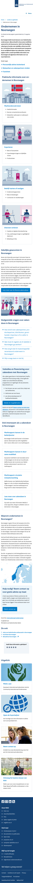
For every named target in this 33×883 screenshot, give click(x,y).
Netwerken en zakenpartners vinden (16, 68)
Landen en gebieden (12, 20)
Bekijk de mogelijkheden (12, 403)
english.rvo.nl (8, 822)
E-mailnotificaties (9, 854)
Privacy (24, 873)
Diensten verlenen (11, 228)
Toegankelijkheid (7, 876)
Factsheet (6, 72)
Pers (5, 817)
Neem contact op (9, 609)
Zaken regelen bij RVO (10, 820)
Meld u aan (7, 684)
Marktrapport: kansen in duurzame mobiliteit (15, 453)
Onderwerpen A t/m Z (10, 831)
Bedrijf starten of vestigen (14, 188)
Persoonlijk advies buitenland (14, 65)
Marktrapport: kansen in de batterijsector (14, 433)
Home (2, 20)
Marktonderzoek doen (12, 106)
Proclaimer (16, 876)
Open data (7, 837)
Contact (4, 873)
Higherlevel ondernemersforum (13, 860)
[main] (16, 406)
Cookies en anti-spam (14, 873)
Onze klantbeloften (9, 814)
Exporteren (8, 147)
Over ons (6, 811)
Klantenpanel (8, 845)
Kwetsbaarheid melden (8, 880)
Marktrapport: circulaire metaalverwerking (13, 476)
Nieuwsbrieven (8, 857)
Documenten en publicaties (12, 834)
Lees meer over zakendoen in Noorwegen (15, 497)
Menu (30, 13)
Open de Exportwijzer (11, 715)
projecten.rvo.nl (8, 840)
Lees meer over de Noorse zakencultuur (15, 290)
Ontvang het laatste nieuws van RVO (15, 779)
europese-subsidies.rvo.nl (11, 842)
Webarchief (20, 880)
